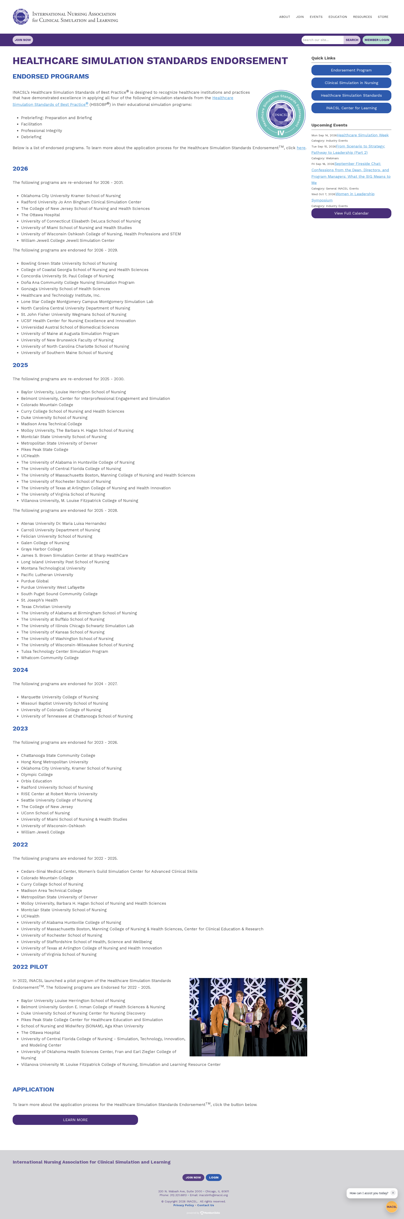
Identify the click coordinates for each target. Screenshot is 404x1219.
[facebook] (366, 1162)
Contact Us (205, 1205)
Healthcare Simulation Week (363, 135)
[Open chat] (392, 1207)
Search (352, 40)
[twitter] (374, 1162)
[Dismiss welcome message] (393, 1192)
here (301, 148)
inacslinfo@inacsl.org (213, 1195)
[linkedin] (381, 1162)
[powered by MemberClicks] (202, 1213)
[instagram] (388, 1162)
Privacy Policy (183, 1205)
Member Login (377, 40)
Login (213, 1177)
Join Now (23, 40)
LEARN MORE (75, 1120)
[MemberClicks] (65, 16)
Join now (193, 1177)
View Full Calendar (351, 213)
